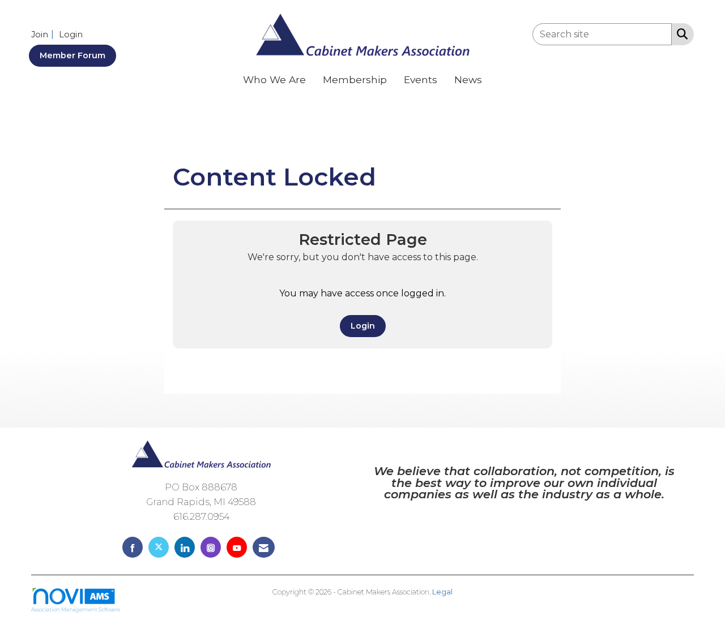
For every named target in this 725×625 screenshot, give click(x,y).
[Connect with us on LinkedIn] (184, 547)
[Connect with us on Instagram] (211, 547)
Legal (442, 592)
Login (363, 326)
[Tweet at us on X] (158, 547)
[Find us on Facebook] (132, 547)
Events (420, 79)
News (468, 79)
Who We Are (274, 79)
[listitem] (44, 34)
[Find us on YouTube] (237, 547)
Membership (355, 79)
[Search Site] (680, 33)
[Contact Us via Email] (264, 547)
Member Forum (72, 55)
